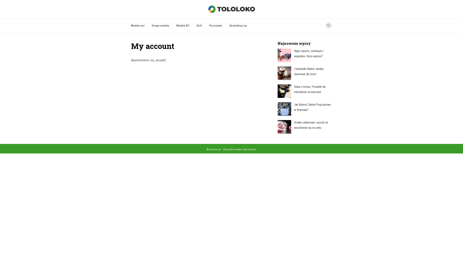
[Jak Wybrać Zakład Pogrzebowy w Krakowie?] (284, 109)
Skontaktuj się (238, 25)
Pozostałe (215, 25)
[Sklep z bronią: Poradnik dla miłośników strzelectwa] (284, 91)
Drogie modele (160, 25)
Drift (199, 25)
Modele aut (138, 25)
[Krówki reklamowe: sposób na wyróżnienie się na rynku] (284, 127)
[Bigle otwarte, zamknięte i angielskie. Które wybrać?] (284, 55)
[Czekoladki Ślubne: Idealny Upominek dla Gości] (284, 73)
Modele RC (183, 25)
